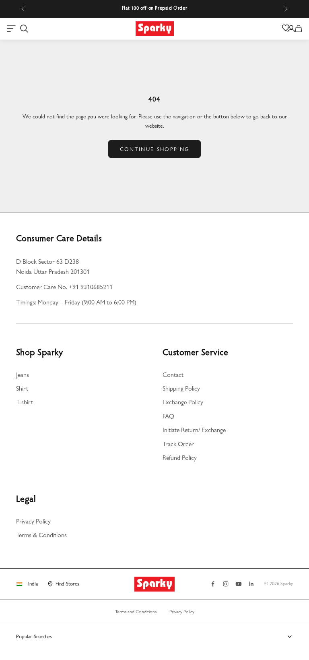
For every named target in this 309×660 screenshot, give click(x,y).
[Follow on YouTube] (238, 584)
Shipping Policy (181, 388)
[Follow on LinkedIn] (251, 584)
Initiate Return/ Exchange (194, 430)
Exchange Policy (183, 402)
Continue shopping (155, 149)
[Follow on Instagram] (225, 584)
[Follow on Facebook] (213, 584)
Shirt (22, 388)
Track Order (178, 444)
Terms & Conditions (41, 535)
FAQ (168, 416)
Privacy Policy (33, 521)
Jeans (22, 375)
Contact (173, 375)
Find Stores (67, 583)
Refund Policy (180, 457)
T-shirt (24, 402)
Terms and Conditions (136, 611)
